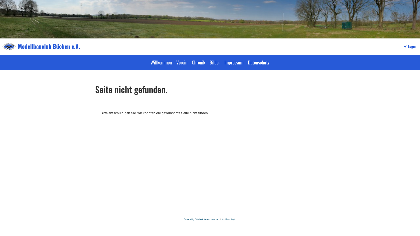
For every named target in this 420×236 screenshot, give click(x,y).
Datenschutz (259, 62)
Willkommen (161, 62)
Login (412, 46)
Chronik (198, 62)
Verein (181, 62)
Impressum (233, 62)
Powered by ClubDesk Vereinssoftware (201, 219)
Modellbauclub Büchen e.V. (49, 46)
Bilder (215, 62)
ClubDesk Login (229, 219)
